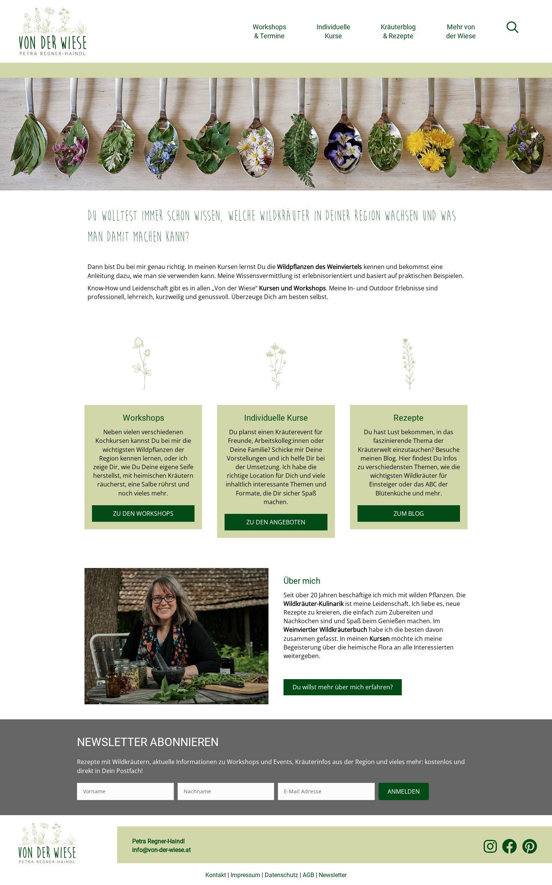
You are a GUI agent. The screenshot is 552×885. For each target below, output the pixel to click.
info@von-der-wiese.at (161, 849)
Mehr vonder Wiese (461, 31)
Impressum (245, 875)
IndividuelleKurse (333, 31)
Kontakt (215, 875)
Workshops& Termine (269, 31)
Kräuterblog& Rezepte (398, 31)
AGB (308, 875)
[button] (514, 27)
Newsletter (333, 875)
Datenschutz (281, 875)
